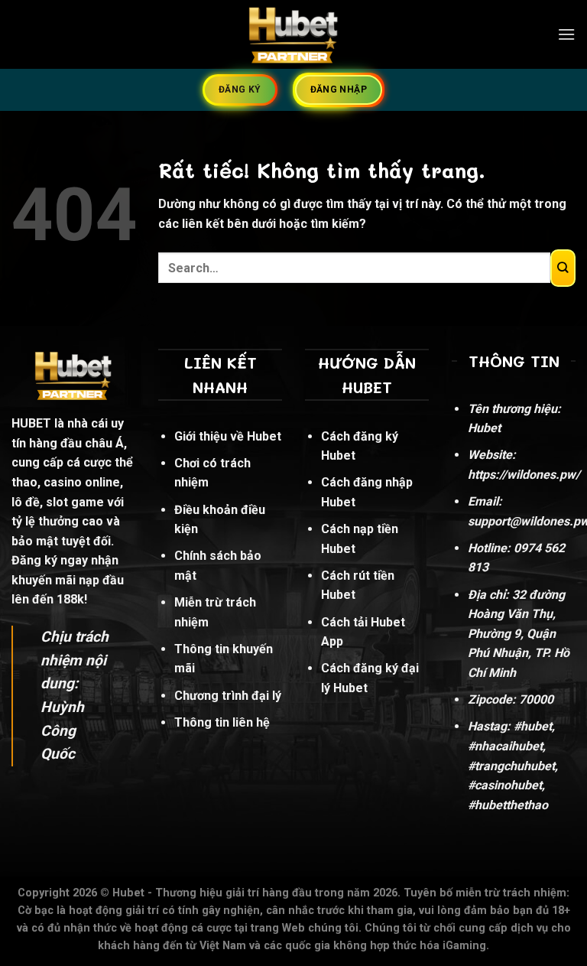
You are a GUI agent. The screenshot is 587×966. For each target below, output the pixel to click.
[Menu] (566, 34)
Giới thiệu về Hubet (227, 436)
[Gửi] (563, 268)
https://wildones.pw (522, 474)
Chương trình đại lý (227, 695)
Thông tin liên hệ (222, 722)
